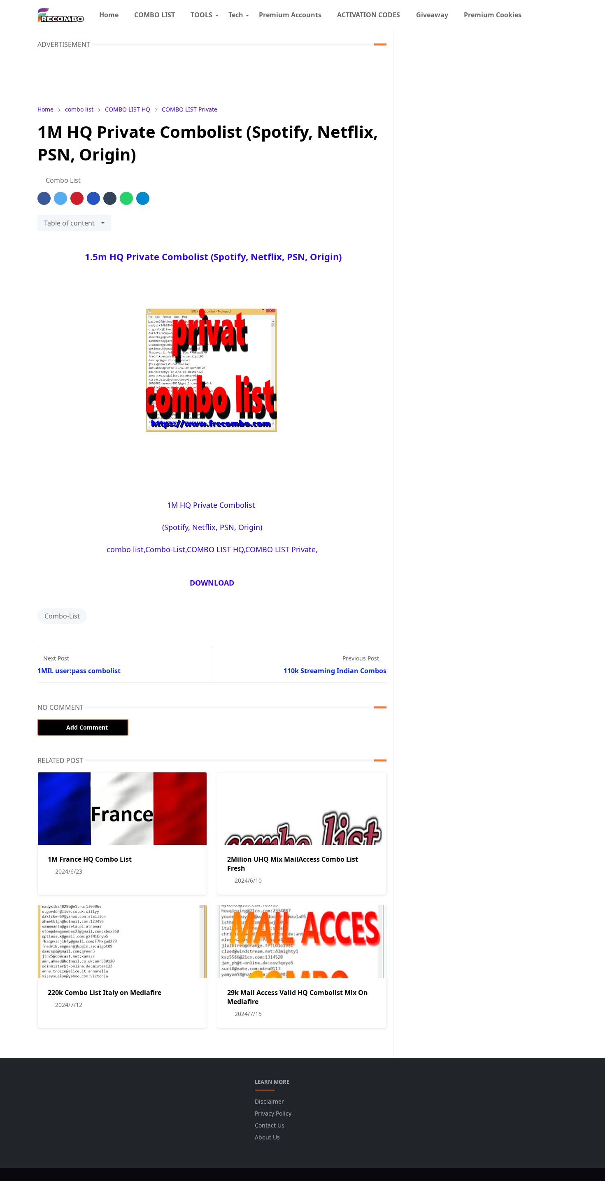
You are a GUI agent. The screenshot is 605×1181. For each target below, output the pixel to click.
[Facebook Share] (44, 198)
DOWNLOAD (212, 583)
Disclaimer (269, 1101)
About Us (267, 1137)
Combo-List (62, 616)
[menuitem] (108, 15)
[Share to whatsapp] (126, 198)
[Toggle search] (563, 14)
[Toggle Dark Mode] (554, 14)
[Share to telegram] (142, 198)
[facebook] (533, 15)
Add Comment (87, 727)
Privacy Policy (273, 1113)
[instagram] (542, 15)
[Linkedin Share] (93, 198)
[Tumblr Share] (109, 198)
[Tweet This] (60, 198)
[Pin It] (77, 198)
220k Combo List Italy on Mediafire (104, 992)
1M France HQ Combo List (90, 859)
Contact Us (269, 1125)
